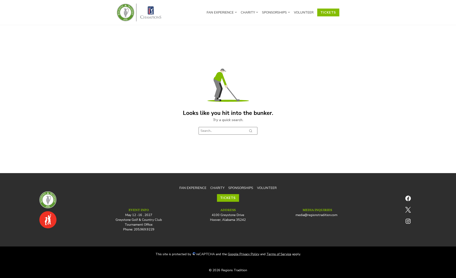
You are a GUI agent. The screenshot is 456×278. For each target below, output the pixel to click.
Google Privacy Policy (243, 254)
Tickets (328, 12)
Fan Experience (192, 188)
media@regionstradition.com (316, 215)
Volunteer (304, 12)
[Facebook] (408, 198)
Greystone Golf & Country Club (139, 220)
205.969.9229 (144, 229)
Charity (217, 188)
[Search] (251, 131)
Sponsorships (240, 188)
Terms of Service (278, 254)
